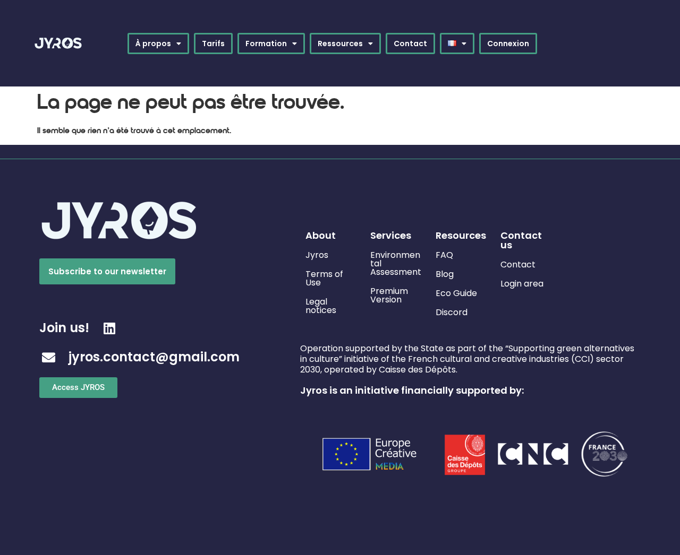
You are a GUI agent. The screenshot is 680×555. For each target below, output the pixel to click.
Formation (266, 43)
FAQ (444, 255)
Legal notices (320, 306)
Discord (452, 312)
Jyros (316, 255)
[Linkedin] (109, 328)
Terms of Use (324, 278)
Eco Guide (456, 293)
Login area (521, 284)
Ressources (340, 43)
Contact (410, 43)
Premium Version (389, 295)
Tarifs (213, 43)
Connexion (508, 43)
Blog (445, 274)
